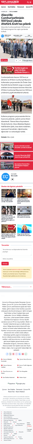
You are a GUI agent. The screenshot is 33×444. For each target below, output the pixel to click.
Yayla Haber (13, 11)
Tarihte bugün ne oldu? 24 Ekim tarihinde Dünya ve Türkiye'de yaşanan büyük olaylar (8, 236)
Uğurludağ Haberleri (8, 438)
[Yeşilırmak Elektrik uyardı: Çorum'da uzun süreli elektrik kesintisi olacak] (24, 193)
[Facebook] (7, 354)
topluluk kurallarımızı (17, 269)
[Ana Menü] (30, 2)
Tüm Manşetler (23, 371)
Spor (13, 435)
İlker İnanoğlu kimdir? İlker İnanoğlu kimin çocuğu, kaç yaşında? (7, 200)
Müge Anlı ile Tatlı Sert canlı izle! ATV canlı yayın (24, 234)
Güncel (14, 422)
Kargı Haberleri (20, 423)
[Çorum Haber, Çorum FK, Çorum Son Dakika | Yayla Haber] (10, 2)
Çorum (3, 7)
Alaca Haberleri (7, 412)
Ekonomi (5, 422)
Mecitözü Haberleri (8, 427)
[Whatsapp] (26, 354)
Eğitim (20, 420)
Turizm (20, 437)
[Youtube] (22, 354)
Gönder (5, 263)
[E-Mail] (12, 179)
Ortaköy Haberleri (8, 430)
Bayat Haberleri (7, 413)
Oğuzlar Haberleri (8, 428)
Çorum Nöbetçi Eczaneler (6, 360)
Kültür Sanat (6, 425)
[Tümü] (31, 287)
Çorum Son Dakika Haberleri (10, 418)
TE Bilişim (29, 426)
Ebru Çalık (14, 176)
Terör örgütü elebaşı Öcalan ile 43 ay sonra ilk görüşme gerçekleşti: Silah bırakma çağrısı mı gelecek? (8, 218)
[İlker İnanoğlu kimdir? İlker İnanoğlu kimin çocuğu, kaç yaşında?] (8, 193)
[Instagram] (16, 354)
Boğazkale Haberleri (8, 415)
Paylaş (5, 60)
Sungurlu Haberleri (8, 437)
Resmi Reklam (20, 392)
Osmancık (20, 7)
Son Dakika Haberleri (9, 377)
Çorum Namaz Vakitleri (6, 366)
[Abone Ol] (27, 60)
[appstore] (11, 384)
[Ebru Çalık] (5, 177)
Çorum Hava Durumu (25, 359)
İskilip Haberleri (7, 423)
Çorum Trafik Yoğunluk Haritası (24, 366)
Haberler (4, 11)
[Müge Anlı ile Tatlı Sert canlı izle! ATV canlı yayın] (24, 228)
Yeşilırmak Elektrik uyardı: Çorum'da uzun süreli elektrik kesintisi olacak (23, 201)
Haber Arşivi (22, 377)
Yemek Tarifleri (7, 440)
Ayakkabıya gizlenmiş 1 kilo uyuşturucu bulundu (23, 216)
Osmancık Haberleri (8, 432)
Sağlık (15, 433)
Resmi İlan (11, 392)
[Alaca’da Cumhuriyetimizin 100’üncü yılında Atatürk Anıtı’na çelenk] (16, 48)
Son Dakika (11, 7)
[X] (10, 354)
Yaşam (21, 438)
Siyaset (5, 435)
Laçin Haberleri (19, 425)
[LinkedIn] (19, 354)
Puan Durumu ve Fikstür (6, 372)
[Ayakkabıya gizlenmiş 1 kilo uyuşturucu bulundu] (24, 210)
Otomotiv (21, 432)
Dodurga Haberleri (8, 420)
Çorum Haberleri (7, 417)
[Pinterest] (13, 354)
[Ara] (28, 2)
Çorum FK (29, 7)
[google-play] (21, 384)
